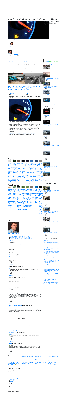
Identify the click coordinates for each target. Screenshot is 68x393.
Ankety (43, 16)
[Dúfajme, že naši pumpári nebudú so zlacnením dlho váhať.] (26, 109)
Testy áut (33, 16)
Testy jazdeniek (38, 16)
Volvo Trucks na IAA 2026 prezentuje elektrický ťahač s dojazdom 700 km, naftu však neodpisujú (51, 78)
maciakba (12, 333)
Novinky (13, 16)
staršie (46, 240)
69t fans (33, 9)
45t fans (33, 10)
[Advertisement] (25, 148)
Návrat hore (10, 214)
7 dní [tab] (46, 185)
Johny (11, 288)
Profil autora (10, 240)
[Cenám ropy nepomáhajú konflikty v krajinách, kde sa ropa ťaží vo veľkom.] (22, 133)
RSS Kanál (12, 381)
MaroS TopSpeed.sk (15, 305)
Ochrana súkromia (13, 379)
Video (10, 16)
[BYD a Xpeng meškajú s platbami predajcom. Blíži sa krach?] (46, 219)
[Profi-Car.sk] (51, 64)
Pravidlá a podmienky (14, 378)
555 (10, 343)
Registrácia (47, 16)
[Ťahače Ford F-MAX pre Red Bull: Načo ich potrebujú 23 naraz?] (46, 83)
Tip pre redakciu (13, 380)
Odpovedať (11, 264)
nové (44, 240)
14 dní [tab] (48, 185)
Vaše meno (13, 242)
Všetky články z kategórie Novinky (14, 215)
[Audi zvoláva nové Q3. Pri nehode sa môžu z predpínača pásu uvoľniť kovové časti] (46, 132)
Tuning (17, 16)
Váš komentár (11, 249)
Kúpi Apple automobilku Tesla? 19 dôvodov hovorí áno (19, 236)
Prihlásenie (52, 16)
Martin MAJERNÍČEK (13, 39)
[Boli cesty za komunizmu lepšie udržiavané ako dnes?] (35, 78)
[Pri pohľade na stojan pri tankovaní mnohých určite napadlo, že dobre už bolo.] (23, 61)
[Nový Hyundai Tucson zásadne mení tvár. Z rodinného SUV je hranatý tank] (46, 198)
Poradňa (29, 16)
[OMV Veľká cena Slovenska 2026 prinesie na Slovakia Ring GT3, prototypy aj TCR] (18, 78)
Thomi (11, 255)
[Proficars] (27, 384)
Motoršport (21, 16)
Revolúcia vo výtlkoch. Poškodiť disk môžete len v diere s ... (20, 237)
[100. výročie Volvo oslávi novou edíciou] (46, 67)
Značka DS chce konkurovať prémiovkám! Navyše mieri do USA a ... (22, 238)
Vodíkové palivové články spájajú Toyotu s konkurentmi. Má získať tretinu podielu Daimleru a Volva (50, 104)
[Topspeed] (14, 384)
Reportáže (25, 16)
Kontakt (11, 375)
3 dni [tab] (44, 185)
